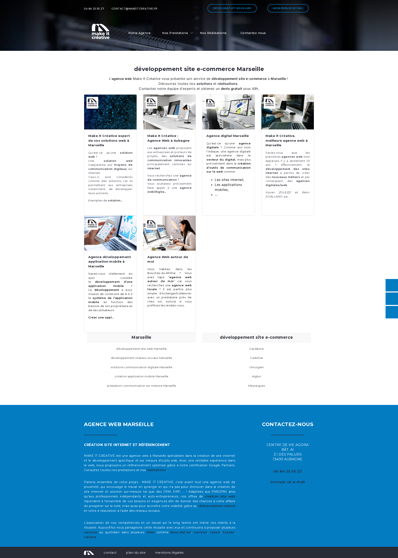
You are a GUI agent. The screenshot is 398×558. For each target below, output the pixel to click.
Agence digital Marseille (227, 136)
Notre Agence (139, 33)
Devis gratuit (232, 8)
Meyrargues (256, 385)
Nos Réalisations (213, 33)
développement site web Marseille (141, 348)
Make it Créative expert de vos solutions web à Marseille (109, 140)
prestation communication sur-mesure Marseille (141, 385)
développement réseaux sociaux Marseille (141, 357)
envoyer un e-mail (287, 482)
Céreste (90, 537)
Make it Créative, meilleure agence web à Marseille (287, 140)
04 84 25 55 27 (94, 8)
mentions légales (169, 552)
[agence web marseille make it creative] (89, 552)
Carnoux (200, 532)
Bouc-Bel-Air (181, 532)
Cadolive (256, 357)
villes (150, 532)
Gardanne (256, 348)
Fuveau (229, 532)
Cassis (215, 532)
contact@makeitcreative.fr (135, 8)
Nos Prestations (175, 33)
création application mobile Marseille (142, 376)
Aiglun (256, 376)
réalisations (156, 470)
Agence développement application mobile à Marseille (109, 261)
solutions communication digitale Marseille (141, 367)
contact (110, 552)
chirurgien (256, 367)
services (90, 532)
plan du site (136, 552)
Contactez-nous (253, 33)
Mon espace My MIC (288, 8)
